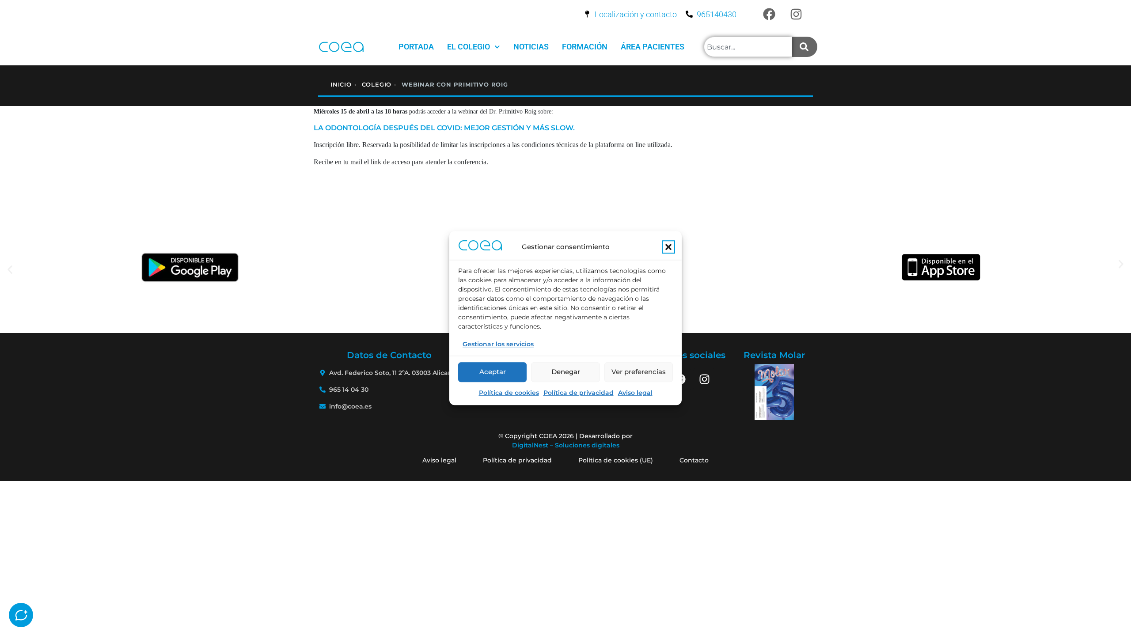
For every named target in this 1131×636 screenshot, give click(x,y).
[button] (668, 246)
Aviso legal (635, 393)
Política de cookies (509, 393)
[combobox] (748, 47)
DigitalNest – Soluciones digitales (565, 445)
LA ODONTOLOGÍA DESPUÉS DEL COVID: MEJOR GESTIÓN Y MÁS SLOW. (444, 128)
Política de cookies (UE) (615, 460)
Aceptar (492, 371)
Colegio (377, 84)
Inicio (341, 84)
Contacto (694, 460)
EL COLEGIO (468, 46)
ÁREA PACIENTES (652, 46)
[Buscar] (804, 47)
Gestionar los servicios (498, 344)
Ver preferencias (638, 371)
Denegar (565, 371)
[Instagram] (796, 14)
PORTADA (416, 46)
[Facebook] (769, 14)
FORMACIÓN (584, 46)
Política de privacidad (578, 393)
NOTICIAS (531, 46)
